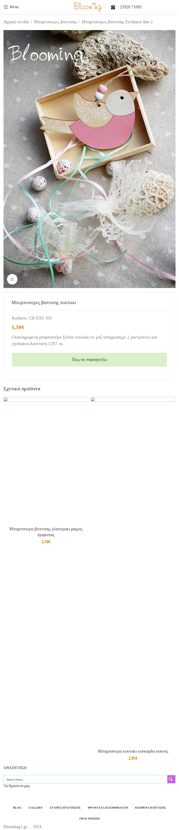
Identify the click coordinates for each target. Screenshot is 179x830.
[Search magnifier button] (171, 779)
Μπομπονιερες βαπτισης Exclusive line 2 (117, 22)
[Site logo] (89, 6)
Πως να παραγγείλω (89, 359)
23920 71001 (131, 7)
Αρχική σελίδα (16, 22)
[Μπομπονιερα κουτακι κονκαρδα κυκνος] (133, 572)
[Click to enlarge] (12, 279)
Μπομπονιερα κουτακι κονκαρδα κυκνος (133, 751)
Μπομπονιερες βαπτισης (55, 22)
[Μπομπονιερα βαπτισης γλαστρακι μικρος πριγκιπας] (45, 460)
